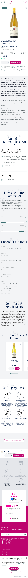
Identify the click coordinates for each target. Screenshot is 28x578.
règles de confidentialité (18, 538)
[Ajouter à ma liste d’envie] (26, 8)
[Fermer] (25, 558)
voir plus (8, 510)
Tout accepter (14, 568)
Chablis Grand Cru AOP (7, 49)
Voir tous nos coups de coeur (14, 440)
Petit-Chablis (14, 360)
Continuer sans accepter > (20, 576)
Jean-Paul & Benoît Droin (9, 46)
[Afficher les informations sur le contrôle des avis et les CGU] (21, 500)
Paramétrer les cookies (14, 573)
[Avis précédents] (4, 510)
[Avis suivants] (24, 510)
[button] (10, 373)
